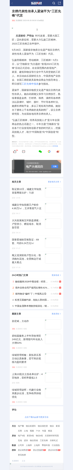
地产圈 (21, 426)
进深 (26, 440)
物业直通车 (31, 426)
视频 (32, 431)
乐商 (20, 431)
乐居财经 (19, 20)
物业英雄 (34, 440)
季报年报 (46, 445)
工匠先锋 (44, 440)
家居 (58, 426)
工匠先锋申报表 (30, 83)
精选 (50, 431)
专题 (44, 431)
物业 (52, 426)
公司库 (21, 445)
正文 (23, 461)
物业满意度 (43, 426)
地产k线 (21, 436)
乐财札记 (54, 440)
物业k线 (39, 436)
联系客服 (55, 146)
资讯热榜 (22, 455)
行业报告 (56, 445)
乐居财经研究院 (52, 436)
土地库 (37, 445)
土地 (26, 431)
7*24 (38, 431)
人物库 (29, 445)
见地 (20, 440)
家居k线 (30, 436)
